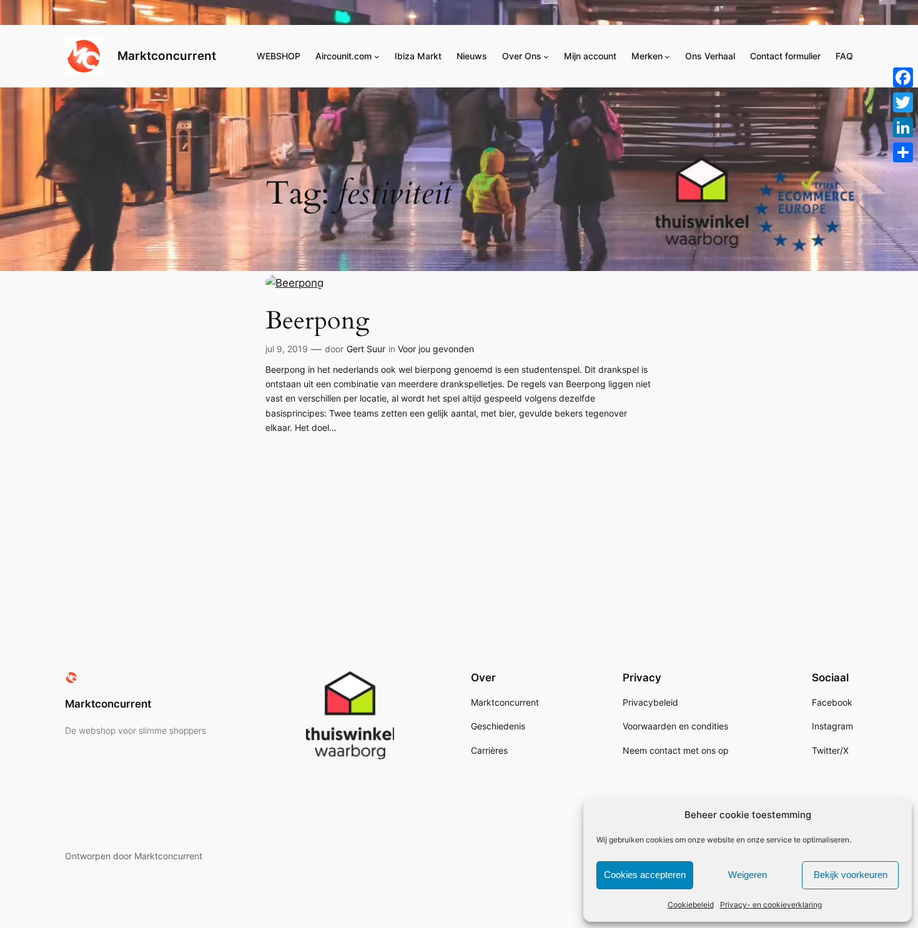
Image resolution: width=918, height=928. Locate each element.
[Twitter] (903, 102)
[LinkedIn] (903, 127)
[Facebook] (903, 77)
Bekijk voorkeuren (850, 874)
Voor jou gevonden (436, 348)
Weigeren (747, 874)
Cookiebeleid (691, 904)
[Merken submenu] (667, 56)
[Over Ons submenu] (546, 56)
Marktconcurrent (166, 55)
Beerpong (317, 321)
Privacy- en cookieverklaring (771, 904)
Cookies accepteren (645, 874)
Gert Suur (366, 348)
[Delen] (903, 152)
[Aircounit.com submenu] (377, 56)
